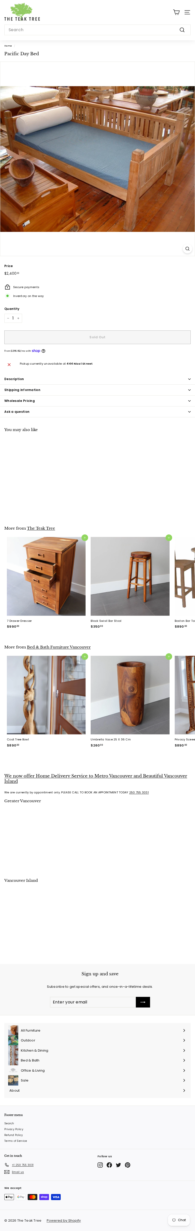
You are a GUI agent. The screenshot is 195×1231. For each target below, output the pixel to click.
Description (14, 379)
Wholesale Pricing (19, 401)
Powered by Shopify (64, 1220)
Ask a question (16, 411)
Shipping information (22, 390)
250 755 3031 (139, 792)
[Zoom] (187, 248)
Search (9, 1123)
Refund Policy (13, 1135)
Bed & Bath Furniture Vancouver (59, 647)
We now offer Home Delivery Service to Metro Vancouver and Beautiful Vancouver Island (95, 778)
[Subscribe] (143, 1002)
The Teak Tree (41, 528)
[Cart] (176, 12)
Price (8, 266)
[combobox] (97, 30)
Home (8, 45)
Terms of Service (15, 1141)
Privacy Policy (13, 1129)
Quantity (11, 309)
